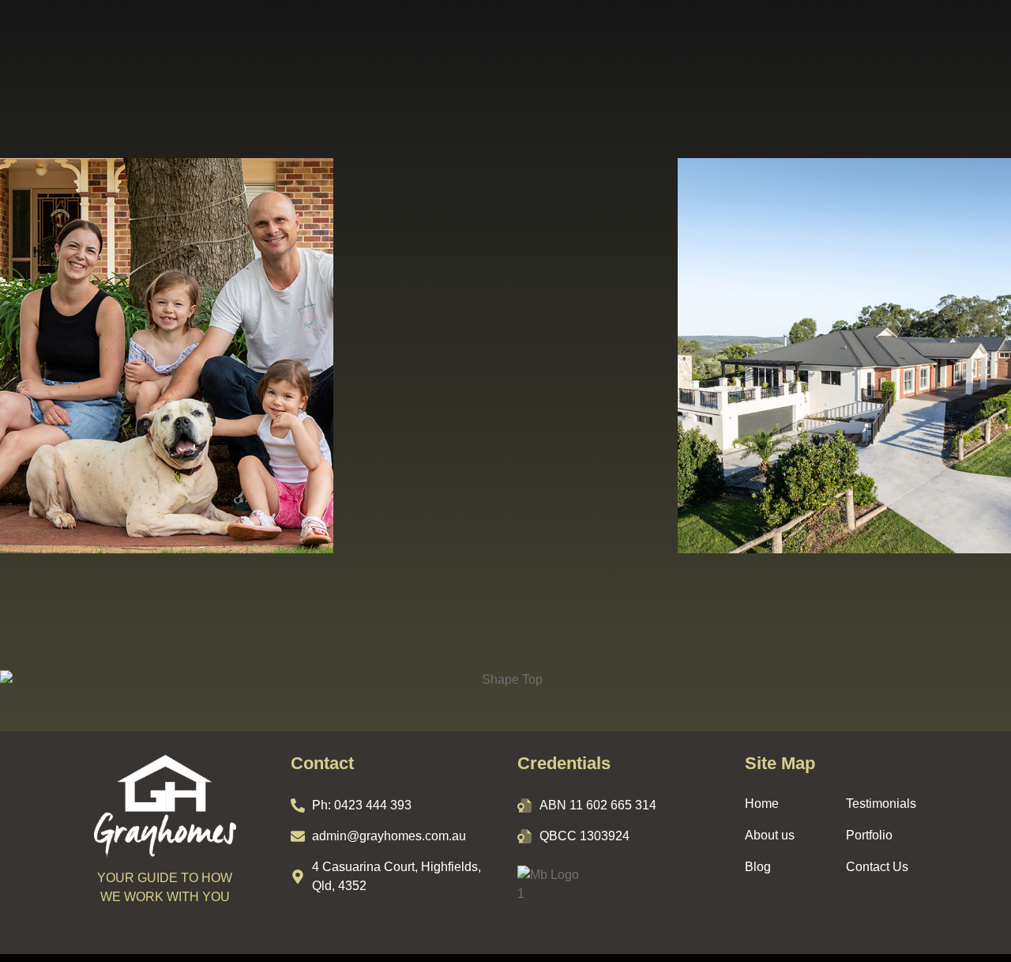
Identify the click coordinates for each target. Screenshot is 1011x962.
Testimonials (881, 803)
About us (770, 835)
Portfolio (869, 835)
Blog (758, 866)
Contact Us (877, 866)
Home (762, 803)
